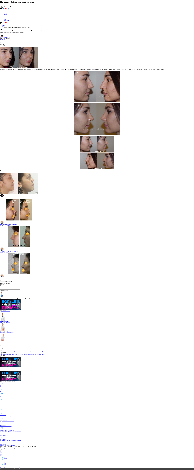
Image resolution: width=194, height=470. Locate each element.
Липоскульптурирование (4, 351)
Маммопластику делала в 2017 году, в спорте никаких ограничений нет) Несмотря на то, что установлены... (28, 354)
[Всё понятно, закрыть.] (191, 468)
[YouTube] (6, 9)
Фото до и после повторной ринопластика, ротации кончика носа (11, 197)
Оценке (7, 281)
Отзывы (5, 19)
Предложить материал (4, 343)
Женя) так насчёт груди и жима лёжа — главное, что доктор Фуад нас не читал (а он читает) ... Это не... (27, 351)
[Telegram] (8, 9)
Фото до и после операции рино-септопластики (8, 224)
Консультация (2, 39)
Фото (5, 16)
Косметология (6, 15)
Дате (10, 281)
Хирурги (5, 14)
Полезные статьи (6, 20)
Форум (5, 457)
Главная (3, 25)
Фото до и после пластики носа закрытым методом (9, 251)
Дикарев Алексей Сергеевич (5, 198)
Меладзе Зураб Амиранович (5, 225)
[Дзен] (1, 8)
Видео (5, 463)
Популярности (3, 281)
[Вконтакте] (3, 9)
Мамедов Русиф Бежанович (5, 37)
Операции (5, 13)
